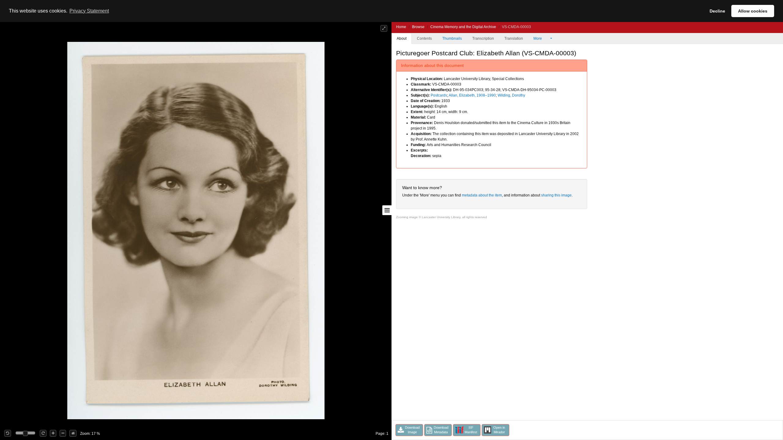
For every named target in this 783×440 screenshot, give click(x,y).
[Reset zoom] (72, 433)
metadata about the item (482, 195)
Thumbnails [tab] (452, 38)
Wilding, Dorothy (511, 95)
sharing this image (556, 195)
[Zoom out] (63, 433)
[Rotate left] (7, 433)
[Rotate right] (43, 433)
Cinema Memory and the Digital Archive (463, 27)
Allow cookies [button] (752, 11)
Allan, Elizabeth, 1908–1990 (472, 95)
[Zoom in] (53, 433)
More (538, 38)
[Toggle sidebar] (387, 210)
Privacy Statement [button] (89, 10)
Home (401, 27)
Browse (418, 27)
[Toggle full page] (383, 28)
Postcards (439, 95)
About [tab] (401, 38)
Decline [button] (717, 11)
